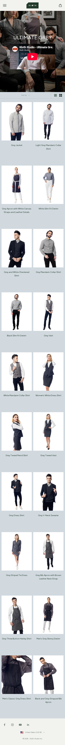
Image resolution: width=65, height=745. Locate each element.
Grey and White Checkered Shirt (16, 274)
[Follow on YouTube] (20, 724)
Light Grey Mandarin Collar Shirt (48, 147)
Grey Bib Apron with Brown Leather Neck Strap (48, 577)
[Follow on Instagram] (12, 724)
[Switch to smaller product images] (60, 95)
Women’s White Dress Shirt (48, 395)
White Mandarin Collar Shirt (16, 395)
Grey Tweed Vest (48, 455)
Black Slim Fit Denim (16, 335)
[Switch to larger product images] (55, 95)
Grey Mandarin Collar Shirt (48, 272)
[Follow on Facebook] (4, 724)
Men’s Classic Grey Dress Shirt (16, 698)
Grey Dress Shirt (16, 515)
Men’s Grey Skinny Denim (48, 638)
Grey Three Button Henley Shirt (16, 638)
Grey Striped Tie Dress (16, 575)
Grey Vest (48, 335)
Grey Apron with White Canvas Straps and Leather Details (16, 210)
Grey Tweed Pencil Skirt (17, 455)
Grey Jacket (16, 145)
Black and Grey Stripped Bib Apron (48, 700)
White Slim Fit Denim (48, 208)
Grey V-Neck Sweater (48, 515)
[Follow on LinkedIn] (28, 724)
